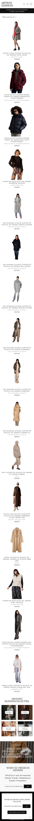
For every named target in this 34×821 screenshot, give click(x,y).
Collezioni (18, 745)
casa (13, 745)
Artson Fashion (7, 4)
